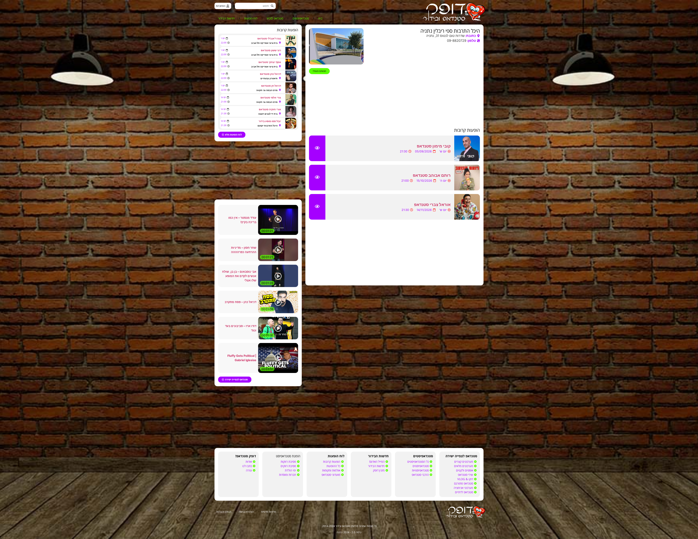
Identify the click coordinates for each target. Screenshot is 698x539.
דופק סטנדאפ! (245, 456)
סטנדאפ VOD (275, 18)
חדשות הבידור (226, 18)
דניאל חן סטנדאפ (271, 85)
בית (320, 18)
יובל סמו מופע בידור (270, 121)
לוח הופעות (250, 18)
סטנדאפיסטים (301, 18)
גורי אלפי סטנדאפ (270, 97)
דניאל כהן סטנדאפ (270, 73)
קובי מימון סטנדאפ (434, 146)
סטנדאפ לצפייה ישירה (461, 456)
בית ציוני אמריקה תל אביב (264, 43)
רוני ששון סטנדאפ (271, 50)
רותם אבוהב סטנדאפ (432, 175)
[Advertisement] (394, 101)
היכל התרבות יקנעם (268, 125)
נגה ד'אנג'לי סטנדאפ (269, 38)
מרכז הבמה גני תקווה (267, 90)
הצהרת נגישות (246, 511)
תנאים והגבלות (223, 511)
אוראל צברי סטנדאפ (432, 204)
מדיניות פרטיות (268, 511)
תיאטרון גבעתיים (269, 78)
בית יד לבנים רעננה (268, 113)
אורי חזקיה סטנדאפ (270, 109)
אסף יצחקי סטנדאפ (269, 62)
